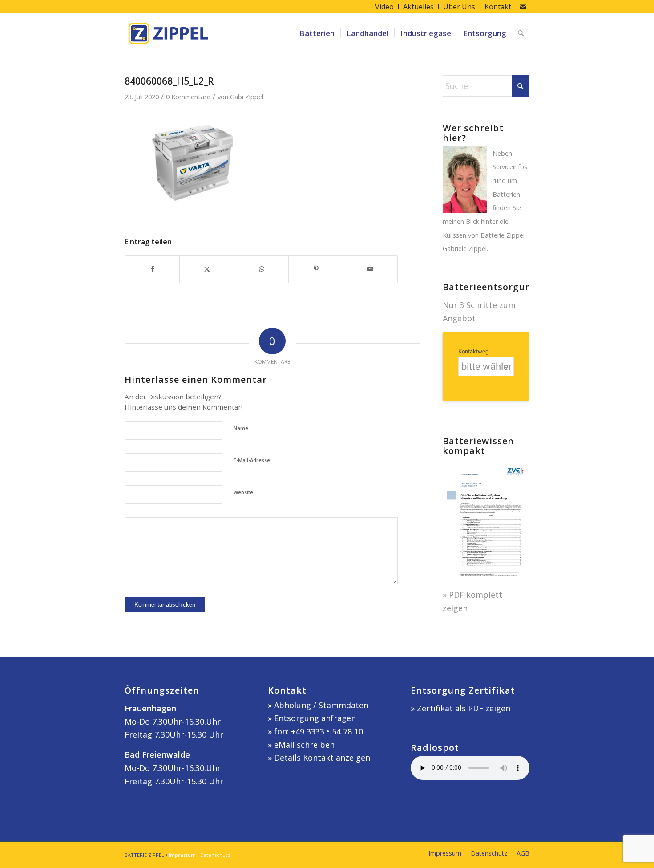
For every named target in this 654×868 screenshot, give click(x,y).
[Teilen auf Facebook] (152, 269)
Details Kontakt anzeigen (322, 757)
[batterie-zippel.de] (168, 33)
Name (241, 428)
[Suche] (520, 33)
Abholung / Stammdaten (321, 705)
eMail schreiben (304, 744)
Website (243, 492)
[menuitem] (385, 6)
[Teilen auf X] (207, 269)
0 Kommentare (188, 96)
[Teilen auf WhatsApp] (261, 269)
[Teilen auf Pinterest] (316, 269)
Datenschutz (215, 855)
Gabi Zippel (246, 96)
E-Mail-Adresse (252, 460)
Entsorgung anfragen (315, 718)
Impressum (182, 855)
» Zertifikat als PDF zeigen (460, 708)
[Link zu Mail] (522, 6)
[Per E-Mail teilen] (370, 269)
